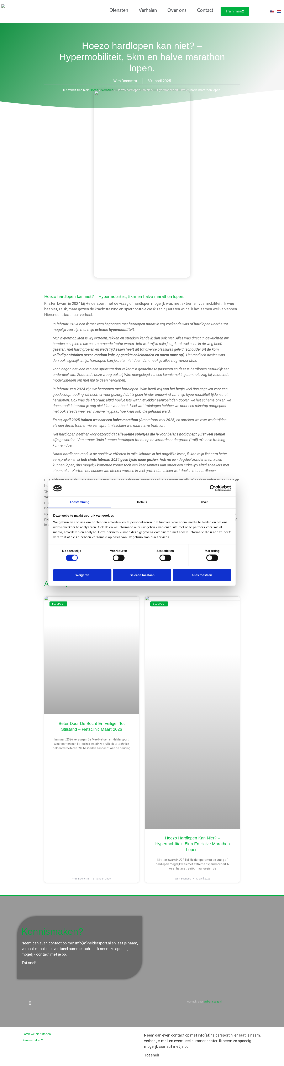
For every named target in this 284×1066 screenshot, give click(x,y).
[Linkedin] (30, 1003)
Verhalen (148, 10)
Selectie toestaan (142, 575)
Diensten (118, 10)
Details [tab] (142, 502)
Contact (205, 10)
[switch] (119, 558)
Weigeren (82, 575)
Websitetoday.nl (213, 1001)
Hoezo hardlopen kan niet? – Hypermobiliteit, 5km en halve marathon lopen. (192, 844)
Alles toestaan (201, 575)
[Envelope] (38, 1003)
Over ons (176, 10)
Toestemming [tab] (79, 502)
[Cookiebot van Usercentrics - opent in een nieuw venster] (213, 488)
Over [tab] (204, 502)
